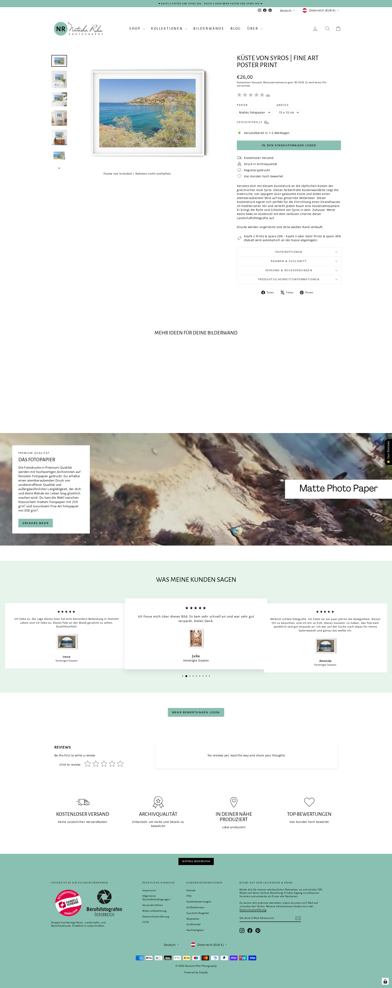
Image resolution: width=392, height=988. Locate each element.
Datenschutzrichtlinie (236, 514)
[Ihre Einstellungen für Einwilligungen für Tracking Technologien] (385, 981)
